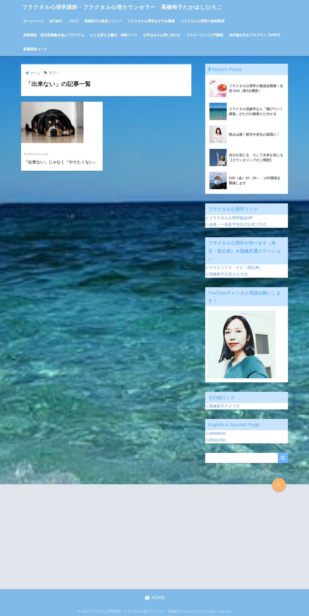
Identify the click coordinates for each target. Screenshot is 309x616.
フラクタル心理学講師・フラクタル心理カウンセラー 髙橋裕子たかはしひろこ (122, 7)
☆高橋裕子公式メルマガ (226, 274)
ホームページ (33, 21)
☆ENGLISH (215, 440)
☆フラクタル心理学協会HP (229, 218)
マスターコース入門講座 (204, 35)
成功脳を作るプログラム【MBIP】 (255, 35)
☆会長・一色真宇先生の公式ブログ (236, 224)
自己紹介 (56, 21)
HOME (157, 597)
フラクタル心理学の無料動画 (203, 21)
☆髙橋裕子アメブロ (222, 406)
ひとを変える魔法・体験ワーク (114, 35)
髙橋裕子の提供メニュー (103, 21)
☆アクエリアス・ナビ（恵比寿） (234, 268)
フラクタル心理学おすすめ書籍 (151, 21)
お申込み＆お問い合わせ (162, 35)
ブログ (74, 21)
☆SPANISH (215, 433)
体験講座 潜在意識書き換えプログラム (53, 35)
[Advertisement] (61, 540)
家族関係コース (35, 49)
